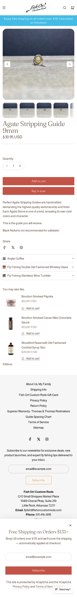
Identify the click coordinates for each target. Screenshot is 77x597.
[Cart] (72, 8)
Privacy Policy (21, 586)
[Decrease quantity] (7, 166)
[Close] (70, 525)
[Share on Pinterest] (21, 248)
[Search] (65, 8)
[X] (38, 439)
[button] (7, 64)
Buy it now (38, 191)
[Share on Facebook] (4, 248)
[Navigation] (4, 8)
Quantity (8, 158)
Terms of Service (46, 586)
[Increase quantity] (20, 166)
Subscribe (38, 480)
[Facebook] (30, 439)
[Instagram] (47, 439)
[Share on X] (13, 248)
